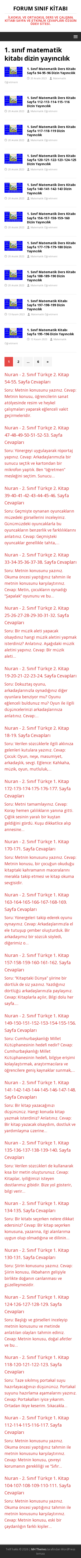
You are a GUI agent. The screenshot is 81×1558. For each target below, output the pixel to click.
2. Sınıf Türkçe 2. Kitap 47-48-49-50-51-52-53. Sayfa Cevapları (36, 435)
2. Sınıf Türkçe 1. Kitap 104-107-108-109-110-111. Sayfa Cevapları (37, 1485)
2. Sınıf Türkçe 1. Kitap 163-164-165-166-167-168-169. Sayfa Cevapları (36, 902)
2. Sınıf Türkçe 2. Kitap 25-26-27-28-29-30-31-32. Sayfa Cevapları (36, 615)
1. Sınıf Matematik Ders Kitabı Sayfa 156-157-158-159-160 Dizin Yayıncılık (51, 218)
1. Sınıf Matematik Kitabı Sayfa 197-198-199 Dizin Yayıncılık (47, 305)
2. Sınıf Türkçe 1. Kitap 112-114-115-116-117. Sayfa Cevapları (36, 1425)
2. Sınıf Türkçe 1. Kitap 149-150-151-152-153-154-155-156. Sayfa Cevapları (40, 1023)
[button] (75, 36)
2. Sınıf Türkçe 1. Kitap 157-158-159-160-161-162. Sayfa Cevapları (37, 962)
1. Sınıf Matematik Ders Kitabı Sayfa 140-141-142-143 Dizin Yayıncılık (51, 189)
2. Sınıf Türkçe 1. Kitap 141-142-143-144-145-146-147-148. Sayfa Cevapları (40, 1089)
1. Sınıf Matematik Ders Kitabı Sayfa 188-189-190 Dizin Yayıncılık (51, 276)
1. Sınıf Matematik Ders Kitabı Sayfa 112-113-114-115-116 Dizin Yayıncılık (51, 102)
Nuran (11, 374)
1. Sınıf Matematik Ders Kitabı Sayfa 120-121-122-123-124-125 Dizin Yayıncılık (51, 160)
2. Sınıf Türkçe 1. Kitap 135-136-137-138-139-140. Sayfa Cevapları (37, 1150)
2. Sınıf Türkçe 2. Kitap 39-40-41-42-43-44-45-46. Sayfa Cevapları (36, 495)
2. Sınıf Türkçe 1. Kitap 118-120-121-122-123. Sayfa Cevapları (36, 1364)
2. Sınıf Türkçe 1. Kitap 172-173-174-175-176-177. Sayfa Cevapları (37, 788)
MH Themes (38, 1549)
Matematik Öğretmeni (44, 111)
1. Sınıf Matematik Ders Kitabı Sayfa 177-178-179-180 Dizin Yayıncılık (51, 247)
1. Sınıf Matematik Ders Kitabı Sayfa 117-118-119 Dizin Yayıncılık (51, 131)
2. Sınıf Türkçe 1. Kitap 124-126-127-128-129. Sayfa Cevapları (36, 1304)
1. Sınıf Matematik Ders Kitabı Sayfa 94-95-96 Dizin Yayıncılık (51, 71)
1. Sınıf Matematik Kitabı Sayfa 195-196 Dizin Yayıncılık (50, 332)
